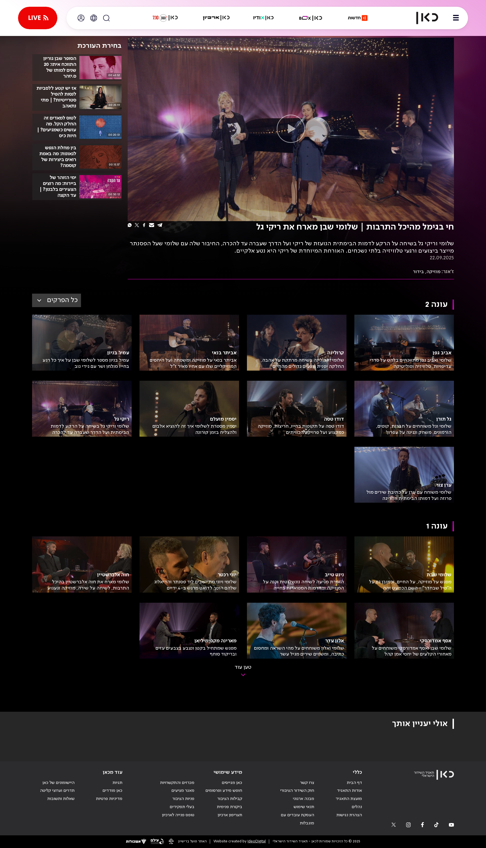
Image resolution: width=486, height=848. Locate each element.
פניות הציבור (183, 799)
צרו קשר (307, 783)
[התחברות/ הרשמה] (81, 18)
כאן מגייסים (232, 783)
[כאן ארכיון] (216, 18)
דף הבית (354, 783)
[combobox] (56, 300)
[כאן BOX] (310, 18)
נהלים (357, 807)
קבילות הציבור (229, 799)
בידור (418, 271)
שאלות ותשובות (61, 799)
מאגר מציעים (182, 790)
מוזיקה (433, 271)
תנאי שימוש (304, 807)
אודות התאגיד (349, 790)
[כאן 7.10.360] (165, 18)
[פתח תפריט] (456, 18)
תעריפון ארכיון (230, 815)
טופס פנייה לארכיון (178, 815)
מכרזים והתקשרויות (177, 783)
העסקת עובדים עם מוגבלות (297, 819)
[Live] (37, 18)
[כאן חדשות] (357, 18)
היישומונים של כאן (58, 783)
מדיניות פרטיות (109, 799)
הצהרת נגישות (349, 815)
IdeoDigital (257, 841)
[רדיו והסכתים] (263, 18)
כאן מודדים (112, 790)
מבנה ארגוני (303, 799)
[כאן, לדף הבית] (422, 18)
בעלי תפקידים (182, 807)
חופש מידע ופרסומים (223, 790)
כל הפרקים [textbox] (62, 300)
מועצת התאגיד (349, 799)
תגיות (117, 783)
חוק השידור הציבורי (297, 790)
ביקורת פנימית (229, 807)
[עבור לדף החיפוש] (106, 18)
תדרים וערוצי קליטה (57, 790)
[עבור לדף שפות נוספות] (93, 18)
